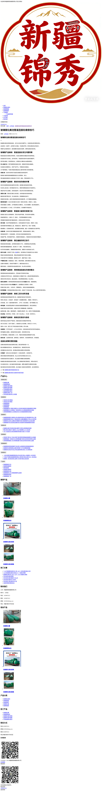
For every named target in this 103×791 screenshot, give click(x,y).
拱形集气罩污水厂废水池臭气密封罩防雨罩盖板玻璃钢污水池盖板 (19, 437)
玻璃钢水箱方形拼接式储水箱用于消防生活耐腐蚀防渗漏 (17, 428)
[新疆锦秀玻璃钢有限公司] (51, 102)
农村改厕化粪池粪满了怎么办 (10, 578)
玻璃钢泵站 (3, 452)
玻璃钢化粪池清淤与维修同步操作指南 (14, 372)
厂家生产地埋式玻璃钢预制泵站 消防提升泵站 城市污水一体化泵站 (19, 457)
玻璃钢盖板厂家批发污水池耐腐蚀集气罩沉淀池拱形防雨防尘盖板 (19, 439)
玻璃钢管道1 (6, 405)
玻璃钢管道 (6, 109)
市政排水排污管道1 (8, 400)
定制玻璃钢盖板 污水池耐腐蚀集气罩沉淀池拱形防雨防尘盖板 (18, 440)
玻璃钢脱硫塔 (4, 443)
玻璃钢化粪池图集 (7, 387)
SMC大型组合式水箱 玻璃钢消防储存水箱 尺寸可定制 (16, 431)
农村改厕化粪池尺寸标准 (9, 579)
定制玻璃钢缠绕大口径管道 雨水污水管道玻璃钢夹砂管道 (17, 411)
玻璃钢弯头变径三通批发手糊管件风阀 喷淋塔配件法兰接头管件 (19, 420)
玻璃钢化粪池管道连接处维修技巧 (23, 126)
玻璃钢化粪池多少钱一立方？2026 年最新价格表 (15, 574)
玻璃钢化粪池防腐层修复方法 (11, 369)
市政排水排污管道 (7, 401)
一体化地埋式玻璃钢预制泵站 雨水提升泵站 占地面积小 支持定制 (19, 455)
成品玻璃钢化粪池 (7, 391)
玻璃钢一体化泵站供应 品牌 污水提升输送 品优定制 (16, 458)
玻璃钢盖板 (3, 434)
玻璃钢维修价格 (7, 471)
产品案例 (5, 112)
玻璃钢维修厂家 (7, 476)
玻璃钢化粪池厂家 (7, 392)
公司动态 (12, 126)
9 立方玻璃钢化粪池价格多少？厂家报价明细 (14, 572)
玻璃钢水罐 (6, 382)
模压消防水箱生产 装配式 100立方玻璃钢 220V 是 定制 (16, 429)
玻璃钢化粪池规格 (7, 385)
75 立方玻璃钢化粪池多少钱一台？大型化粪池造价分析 (17, 571)
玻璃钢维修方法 (7, 464)
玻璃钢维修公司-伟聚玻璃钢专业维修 (12, 472)
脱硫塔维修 (6, 467)
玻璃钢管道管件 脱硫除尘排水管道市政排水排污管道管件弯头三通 (19, 417)
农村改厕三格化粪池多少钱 (10, 581)
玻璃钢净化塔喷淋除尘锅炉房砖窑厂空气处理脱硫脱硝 (16, 448)
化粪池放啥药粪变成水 (9, 583)
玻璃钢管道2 (6, 403)
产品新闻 (5, 115)
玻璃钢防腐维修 (7, 469)
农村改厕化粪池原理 (8, 576)
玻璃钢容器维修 (7, 466)
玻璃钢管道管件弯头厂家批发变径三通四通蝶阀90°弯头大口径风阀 (19, 419)
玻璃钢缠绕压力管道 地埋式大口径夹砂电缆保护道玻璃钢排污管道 (19, 408)
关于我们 (5, 117)
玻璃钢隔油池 (6, 384)
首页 (4, 105)
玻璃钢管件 (6, 110)
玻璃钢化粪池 (6, 107)
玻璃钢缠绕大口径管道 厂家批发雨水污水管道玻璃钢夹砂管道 (18, 410)
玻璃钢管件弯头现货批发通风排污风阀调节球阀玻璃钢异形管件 (19, 422)
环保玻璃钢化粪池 (7, 389)
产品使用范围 (9, 114)
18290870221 (4, 124)
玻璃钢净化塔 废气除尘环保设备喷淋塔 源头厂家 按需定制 (17, 449)
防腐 (16, 252)
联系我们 (5, 119)
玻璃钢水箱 (3, 425)
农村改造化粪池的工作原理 (10, 394)
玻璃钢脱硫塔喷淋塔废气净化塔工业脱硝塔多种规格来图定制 (18, 446)
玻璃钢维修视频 (7, 474)
